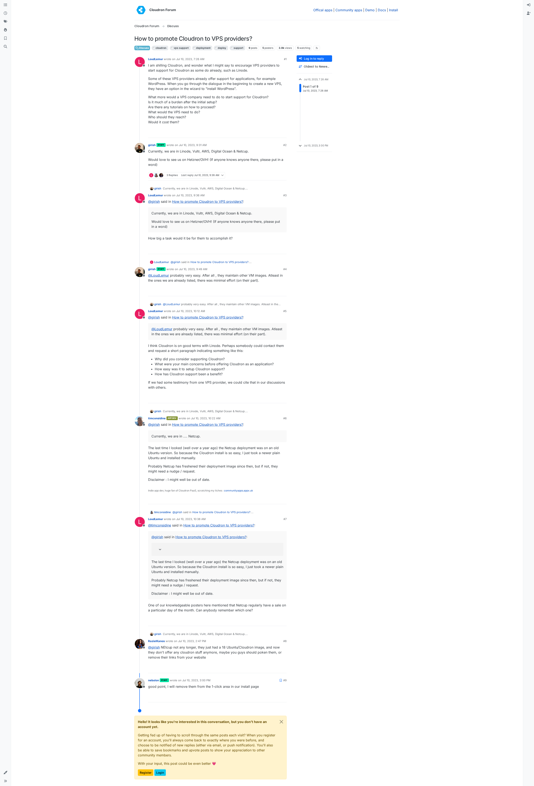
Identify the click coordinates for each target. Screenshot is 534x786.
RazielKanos (156, 641)
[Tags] (5, 21)
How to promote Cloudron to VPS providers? (207, 201)
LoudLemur (155, 59)
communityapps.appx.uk (238, 490)
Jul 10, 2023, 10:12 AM (190, 311)
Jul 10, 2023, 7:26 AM (190, 59)
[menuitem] (528, 5)
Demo (370, 10)
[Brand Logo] (141, 10)
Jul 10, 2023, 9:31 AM (193, 145)
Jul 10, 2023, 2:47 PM (192, 641)
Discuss (144, 47)
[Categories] (5, 5)
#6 (285, 418)
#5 (285, 311)
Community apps (348, 10)
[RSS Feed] (317, 48)
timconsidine (157, 418)
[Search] (5, 46)
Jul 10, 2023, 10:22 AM (205, 418)
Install (393, 10)
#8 (285, 641)
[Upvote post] (276, 133)
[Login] (528, 5)
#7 (285, 519)
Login (160, 772)
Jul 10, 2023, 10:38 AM (191, 519)
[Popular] (5, 30)
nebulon (153, 680)
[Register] (528, 13)
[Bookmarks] (5, 38)
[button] (5, 772)
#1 (285, 59)
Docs (382, 10)
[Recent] (5, 13)
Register (145, 772)
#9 (285, 680)
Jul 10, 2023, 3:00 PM (196, 680)
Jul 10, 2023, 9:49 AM (193, 269)
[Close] (281, 722)
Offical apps (322, 10)
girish (152, 145)
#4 (285, 269)
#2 (285, 145)
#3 (285, 195)
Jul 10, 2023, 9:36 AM (190, 195)
